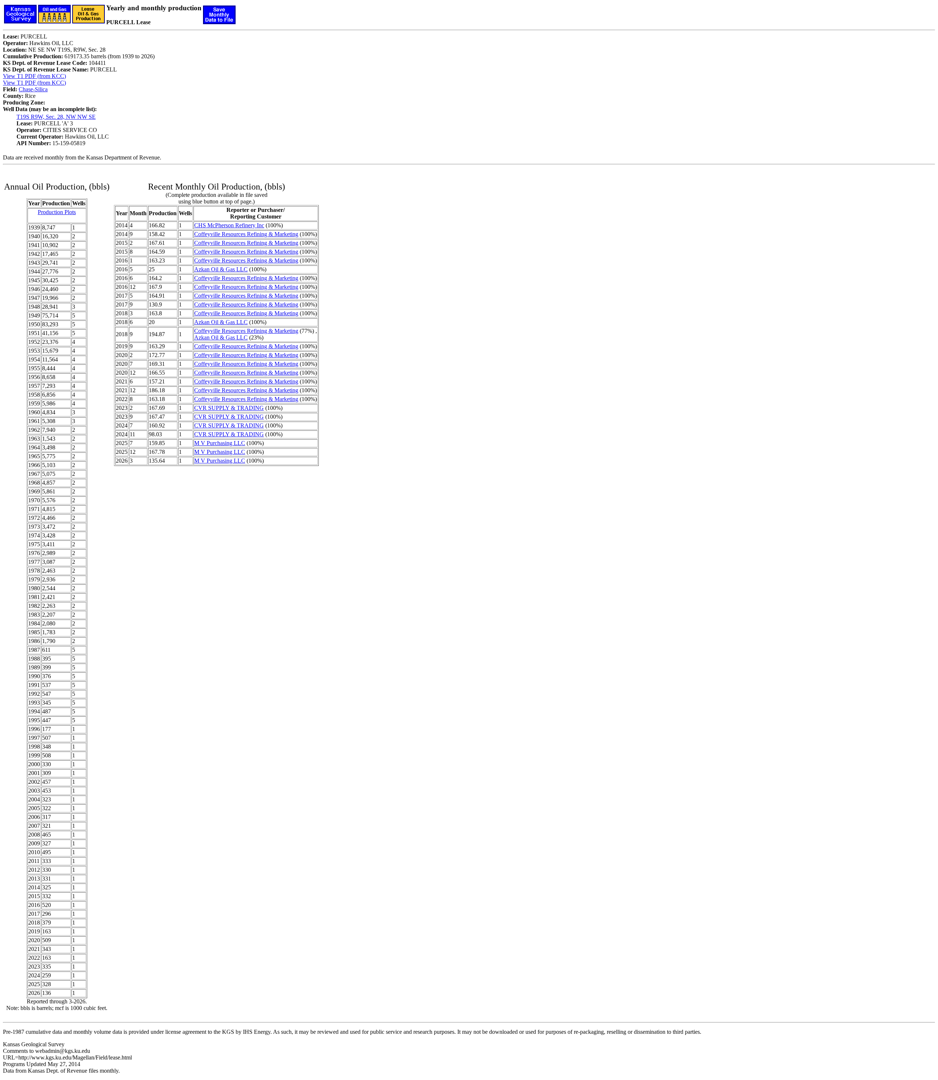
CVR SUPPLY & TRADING (229, 408)
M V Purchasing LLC (219, 443)
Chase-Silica (33, 89)
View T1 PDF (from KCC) (34, 76)
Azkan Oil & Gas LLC (221, 269)
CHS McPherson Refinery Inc (229, 225)
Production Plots (57, 212)
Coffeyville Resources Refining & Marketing (246, 234)
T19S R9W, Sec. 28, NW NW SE (56, 117)
